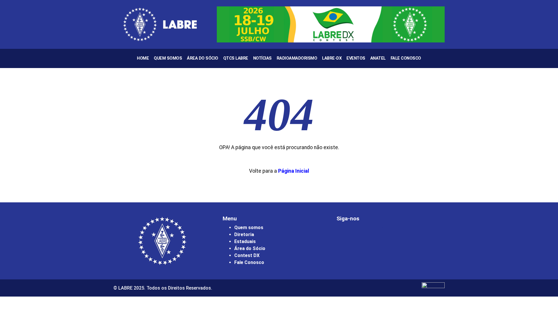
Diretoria (244, 234)
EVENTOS (355, 58)
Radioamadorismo (297, 58)
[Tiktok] (391, 234)
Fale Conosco (406, 58)
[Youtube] (376, 234)
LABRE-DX (331, 58)
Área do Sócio (202, 58)
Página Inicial (293, 171)
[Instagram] (344, 234)
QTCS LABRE (235, 58)
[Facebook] (360, 234)
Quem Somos (168, 58)
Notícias (262, 58)
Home (143, 58)
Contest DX (247, 255)
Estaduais (245, 241)
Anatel (378, 58)
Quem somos (248, 227)
